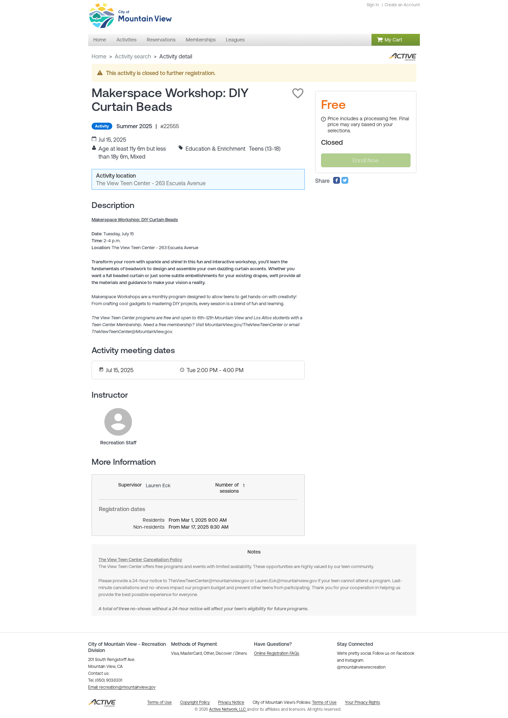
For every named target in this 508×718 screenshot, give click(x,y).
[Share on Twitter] (345, 182)
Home (99, 56)
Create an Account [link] (402, 4)
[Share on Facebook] (336, 182)
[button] (297, 93)
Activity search (133, 56)
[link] (118, 422)
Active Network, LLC (228, 709)
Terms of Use (324, 702)
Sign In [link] (373, 4)
